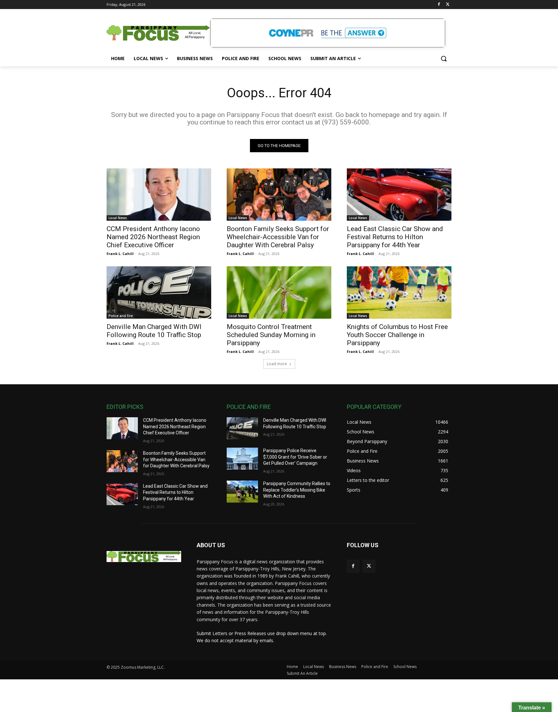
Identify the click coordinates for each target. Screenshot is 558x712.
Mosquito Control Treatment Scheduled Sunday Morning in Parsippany (271, 335)
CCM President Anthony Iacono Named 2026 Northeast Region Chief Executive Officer (153, 237)
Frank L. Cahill (120, 253)
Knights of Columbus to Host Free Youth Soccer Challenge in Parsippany (397, 335)
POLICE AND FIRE (249, 406)
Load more (277, 364)
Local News (117, 218)
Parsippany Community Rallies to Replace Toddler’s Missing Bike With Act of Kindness (296, 490)
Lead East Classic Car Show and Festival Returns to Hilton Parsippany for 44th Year (395, 237)
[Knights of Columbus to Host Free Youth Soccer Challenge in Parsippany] (399, 292)
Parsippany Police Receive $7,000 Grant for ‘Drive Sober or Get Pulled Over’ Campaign (295, 457)
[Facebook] (438, 4)
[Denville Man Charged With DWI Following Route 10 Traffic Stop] (159, 292)
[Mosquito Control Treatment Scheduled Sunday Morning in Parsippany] (279, 292)
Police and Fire (120, 315)
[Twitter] (447, 4)
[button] (443, 58)
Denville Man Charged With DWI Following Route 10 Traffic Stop (154, 331)
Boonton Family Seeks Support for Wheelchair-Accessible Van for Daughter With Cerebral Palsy (278, 237)
